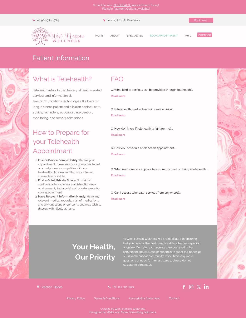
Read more (118, 96)
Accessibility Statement (144, 298)
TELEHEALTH (122, 5)
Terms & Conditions (106, 298)
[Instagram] (191, 287)
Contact (174, 298)
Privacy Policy (76, 298)
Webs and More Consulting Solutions (131, 312)
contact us (145, 264)
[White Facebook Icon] (184, 287)
